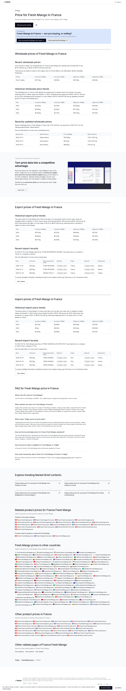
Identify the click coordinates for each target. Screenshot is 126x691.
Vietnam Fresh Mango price (25, 566)
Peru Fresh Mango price (43, 564)
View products (29, 651)
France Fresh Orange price (43, 621)
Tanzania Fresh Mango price (43, 604)
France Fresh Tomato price (62, 621)
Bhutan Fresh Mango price (44, 573)
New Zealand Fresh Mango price (84, 583)
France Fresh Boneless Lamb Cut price (54, 635)
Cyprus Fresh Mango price (25, 594)
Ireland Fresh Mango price (65, 587)
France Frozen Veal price (60, 630)
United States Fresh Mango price (66, 552)
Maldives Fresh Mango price (26, 578)
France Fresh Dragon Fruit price (45, 520)
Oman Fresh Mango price (84, 573)
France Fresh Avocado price (65, 520)
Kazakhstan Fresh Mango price (93, 569)
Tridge (17, 660)
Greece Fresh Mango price (46, 587)
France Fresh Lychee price (25, 522)
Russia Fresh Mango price (44, 585)
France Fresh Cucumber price (26, 628)
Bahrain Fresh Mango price (103, 576)
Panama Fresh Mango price (25, 580)
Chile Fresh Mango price (65, 557)
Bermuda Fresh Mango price (23, 605)
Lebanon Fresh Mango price (25, 583)
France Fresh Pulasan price (25, 529)
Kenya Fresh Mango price (82, 564)
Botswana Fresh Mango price (101, 602)
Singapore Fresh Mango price (65, 578)
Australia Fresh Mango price (87, 552)
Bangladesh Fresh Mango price (62, 564)
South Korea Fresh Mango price (26, 552)
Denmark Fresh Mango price (70, 599)
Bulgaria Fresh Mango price (80, 566)
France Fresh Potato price (63, 623)
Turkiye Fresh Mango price (43, 562)
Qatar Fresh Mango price (72, 571)
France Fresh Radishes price (79, 630)
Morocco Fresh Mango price (44, 580)
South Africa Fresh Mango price (44, 555)
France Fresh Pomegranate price (45, 522)
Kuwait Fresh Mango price (46, 576)
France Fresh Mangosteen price (62, 524)
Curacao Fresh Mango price (101, 594)
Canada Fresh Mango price (64, 555)
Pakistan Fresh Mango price (84, 557)
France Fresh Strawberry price (44, 623)
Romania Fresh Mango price (65, 597)
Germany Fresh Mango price (25, 573)
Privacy (25, 683)
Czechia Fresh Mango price (45, 566)
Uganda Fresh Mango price (85, 578)
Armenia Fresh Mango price (63, 604)
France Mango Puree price (44, 536)
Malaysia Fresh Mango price (25, 585)
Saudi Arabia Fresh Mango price (65, 573)
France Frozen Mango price (25, 536)
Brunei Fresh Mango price (81, 604)
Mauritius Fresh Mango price (45, 597)
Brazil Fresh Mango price (24, 555)
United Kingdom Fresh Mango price (70, 569)
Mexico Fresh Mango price (47, 557)
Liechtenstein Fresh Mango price (53, 592)
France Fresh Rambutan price (83, 522)
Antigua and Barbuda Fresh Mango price (29, 592)
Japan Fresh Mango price (84, 576)
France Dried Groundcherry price (87, 527)
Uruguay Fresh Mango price (25, 590)
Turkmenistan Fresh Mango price (65, 585)
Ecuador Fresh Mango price (101, 564)
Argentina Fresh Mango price (63, 562)
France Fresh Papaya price (82, 524)
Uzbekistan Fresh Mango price (26, 587)
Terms (30, 683)
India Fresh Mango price (46, 552)
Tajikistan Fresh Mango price (81, 594)
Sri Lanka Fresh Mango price (65, 576)
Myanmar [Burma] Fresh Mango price (28, 569)
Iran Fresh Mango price (62, 566)
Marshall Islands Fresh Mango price (77, 592)
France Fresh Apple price (24, 621)
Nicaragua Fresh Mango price (101, 604)
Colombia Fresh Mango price (43, 559)
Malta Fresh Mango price (43, 594)
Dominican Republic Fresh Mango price (28, 599)
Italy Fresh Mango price (102, 557)
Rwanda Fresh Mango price (25, 564)
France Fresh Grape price (24, 623)
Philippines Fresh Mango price (64, 559)
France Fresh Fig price (64, 522)
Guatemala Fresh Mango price (87, 585)
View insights (39, 651)
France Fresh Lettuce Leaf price (27, 626)
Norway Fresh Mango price (45, 578)
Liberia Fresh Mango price (44, 590)
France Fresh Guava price (47, 527)
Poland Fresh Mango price (103, 559)
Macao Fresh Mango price (84, 597)
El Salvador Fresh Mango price (80, 602)
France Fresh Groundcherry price (26, 527)
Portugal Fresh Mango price (84, 559)
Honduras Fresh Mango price (81, 590)
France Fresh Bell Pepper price (83, 623)
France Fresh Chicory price (25, 630)
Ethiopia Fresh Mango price (62, 594)
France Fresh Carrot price (103, 623)
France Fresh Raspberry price (46, 633)
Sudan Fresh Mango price (49, 569)
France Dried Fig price (23, 524)
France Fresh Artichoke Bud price (65, 628)
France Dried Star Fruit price (66, 527)
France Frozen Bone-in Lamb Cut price (28, 635)
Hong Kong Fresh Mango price (65, 580)
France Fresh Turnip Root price (85, 633)
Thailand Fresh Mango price (84, 555)
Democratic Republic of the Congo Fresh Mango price (52, 602)
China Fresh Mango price (24, 559)
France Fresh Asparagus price (88, 626)
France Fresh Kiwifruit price (98, 621)
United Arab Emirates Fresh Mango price (29, 571)
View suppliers (19, 651)
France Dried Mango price (62, 536)
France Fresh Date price (102, 522)
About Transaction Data (63, 457)
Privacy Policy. (7, 688)
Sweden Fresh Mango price (25, 602)
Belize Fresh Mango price (84, 580)
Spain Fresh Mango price (25, 562)
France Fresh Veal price (43, 630)
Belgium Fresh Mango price (90, 571)
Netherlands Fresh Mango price (27, 557)
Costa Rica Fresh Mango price (45, 583)
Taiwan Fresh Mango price (103, 555)
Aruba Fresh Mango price (62, 590)
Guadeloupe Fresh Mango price (24, 597)
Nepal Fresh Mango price (65, 583)
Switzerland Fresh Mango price (26, 576)
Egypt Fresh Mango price (101, 562)
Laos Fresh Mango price (89, 599)
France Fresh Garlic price (85, 628)
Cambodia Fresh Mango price (53, 571)
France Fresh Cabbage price (48, 626)
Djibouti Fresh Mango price (99, 592)
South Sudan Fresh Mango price (85, 587)
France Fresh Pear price (80, 621)
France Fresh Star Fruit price (101, 524)
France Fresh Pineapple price (85, 520)
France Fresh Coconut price (41, 524)
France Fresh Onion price (45, 628)
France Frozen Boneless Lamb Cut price (81, 635)
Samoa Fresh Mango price (51, 599)
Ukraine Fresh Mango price (83, 562)
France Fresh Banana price (25, 520)
